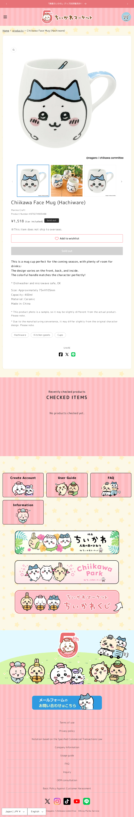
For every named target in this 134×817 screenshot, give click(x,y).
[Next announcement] (127, 4)
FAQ (67, 763)
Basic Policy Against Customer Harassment (67, 788)
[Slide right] (121, 181)
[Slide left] (12, 181)
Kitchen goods (42, 334)
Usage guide (67, 755)
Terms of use (67, 722)
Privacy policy (67, 730)
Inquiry (67, 772)
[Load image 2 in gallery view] (67, 181)
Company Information (67, 747)
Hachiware (20, 334)
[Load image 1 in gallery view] (33, 181)
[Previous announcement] (6, 4)
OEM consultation (67, 780)
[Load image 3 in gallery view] (100, 181)
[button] (5, 17)
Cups (60, 334)
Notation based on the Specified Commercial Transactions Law (67, 739)
